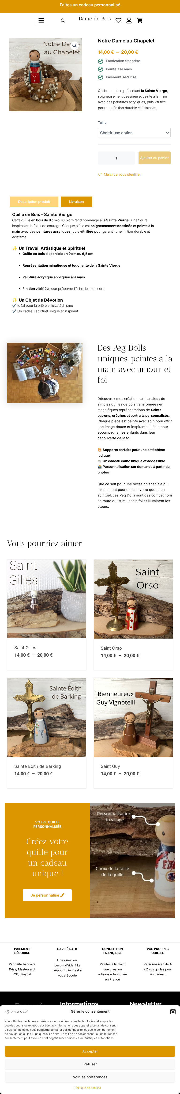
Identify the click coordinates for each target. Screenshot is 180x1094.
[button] (173, 1011)
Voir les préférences (90, 1077)
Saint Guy (110, 766)
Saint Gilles (25, 647)
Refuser (90, 1064)
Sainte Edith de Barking (37, 766)
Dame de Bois (95, 18)
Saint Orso (111, 648)
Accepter (90, 1051)
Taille (102, 123)
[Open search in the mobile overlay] (63, 21)
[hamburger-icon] (41, 20)
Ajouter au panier (154, 158)
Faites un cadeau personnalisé (90, 4)
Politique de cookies (88, 1088)
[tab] (34, 202)
